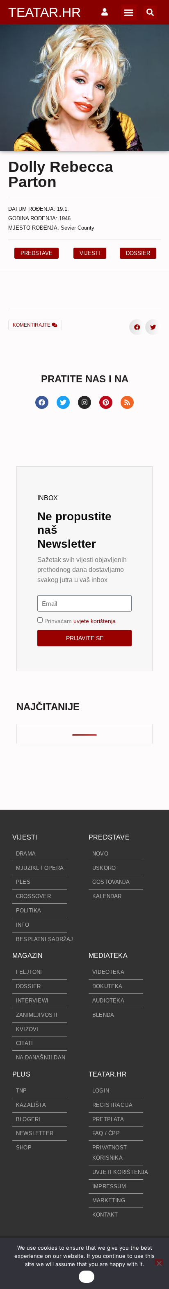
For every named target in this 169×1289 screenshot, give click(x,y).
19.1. (63, 209)
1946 (65, 218)
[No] (159, 1262)
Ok (86, 1276)
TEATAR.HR (44, 12)
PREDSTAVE (109, 837)
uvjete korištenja (94, 621)
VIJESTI (24, 837)
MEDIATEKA (108, 955)
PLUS (21, 1074)
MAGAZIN (27, 955)
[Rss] (127, 402)
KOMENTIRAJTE (32, 325)
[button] (129, 12)
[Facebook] (41, 402)
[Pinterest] (105, 402)
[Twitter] (63, 402)
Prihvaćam (80, 621)
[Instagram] (84, 402)
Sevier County (77, 228)
